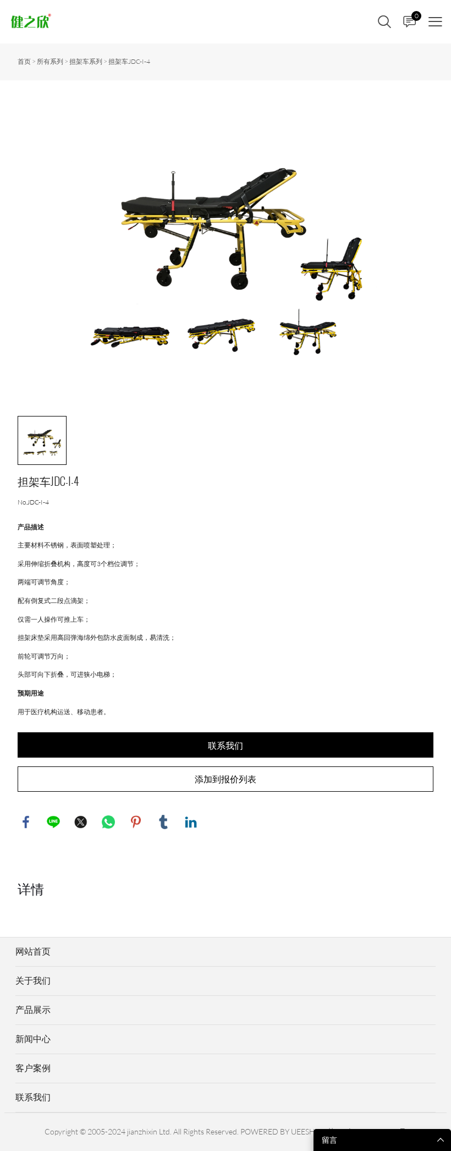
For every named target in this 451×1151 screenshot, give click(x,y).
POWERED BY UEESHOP (283, 1131)
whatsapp (108, 822)
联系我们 (225, 745)
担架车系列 (85, 61)
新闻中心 (33, 1038)
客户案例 (33, 1067)
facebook (26, 822)
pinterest (136, 822)
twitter (81, 822)
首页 (24, 61)
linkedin (191, 822)
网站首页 (33, 951)
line (53, 822)
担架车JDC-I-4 (129, 61)
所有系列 (50, 61)
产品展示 (33, 1009)
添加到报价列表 (225, 779)
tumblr (163, 822)
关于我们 (33, 980)
